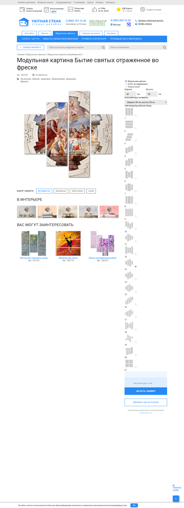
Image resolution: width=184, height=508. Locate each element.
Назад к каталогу (32, 47)
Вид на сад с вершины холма (34, 258)
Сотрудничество (63, 2)
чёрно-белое (77, 191)
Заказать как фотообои (146, 402)
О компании (79, 2)
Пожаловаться (146, 413)
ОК (134, 505)
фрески (35, 79)
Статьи (90, 2)
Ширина (128, 89)
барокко (24, 81)
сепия (91, 191)
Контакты (110, 2)
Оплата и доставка (26, 2)
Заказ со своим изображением (60, 39)
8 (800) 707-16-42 (76, 20)
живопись (45, 79)
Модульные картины (65, 33)
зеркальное (61, 191)
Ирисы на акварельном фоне (102, 258)
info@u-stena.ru (145, 24)
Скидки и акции (153, 10)
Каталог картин (31, 39)
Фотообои (29, 33)
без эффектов (44, 191)
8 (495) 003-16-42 (121, 20)
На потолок (26, 79)
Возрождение (58, 79)
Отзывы (100, 2)
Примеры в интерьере (93, 39)
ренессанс (71, 79)
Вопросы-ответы (46, 2)
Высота (149, 89)
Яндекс (127, 9)
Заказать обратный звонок (150, 20)
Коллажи (111, 33)
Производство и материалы (126, 39)
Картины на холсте (91, 33)
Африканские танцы (68, 258)
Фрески (44, 33)
